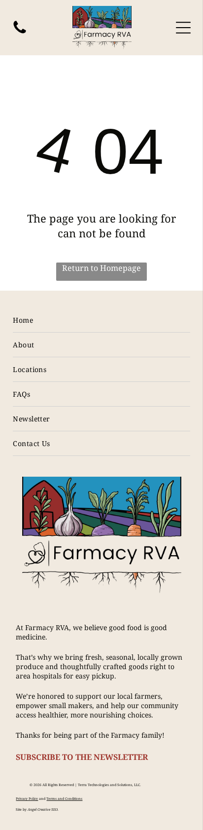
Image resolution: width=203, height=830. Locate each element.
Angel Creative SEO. (43, 809)
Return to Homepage (101, 268)
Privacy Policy (27, 798)
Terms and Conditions (64, 798)
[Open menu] (183, 27)
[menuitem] (101, 320)
